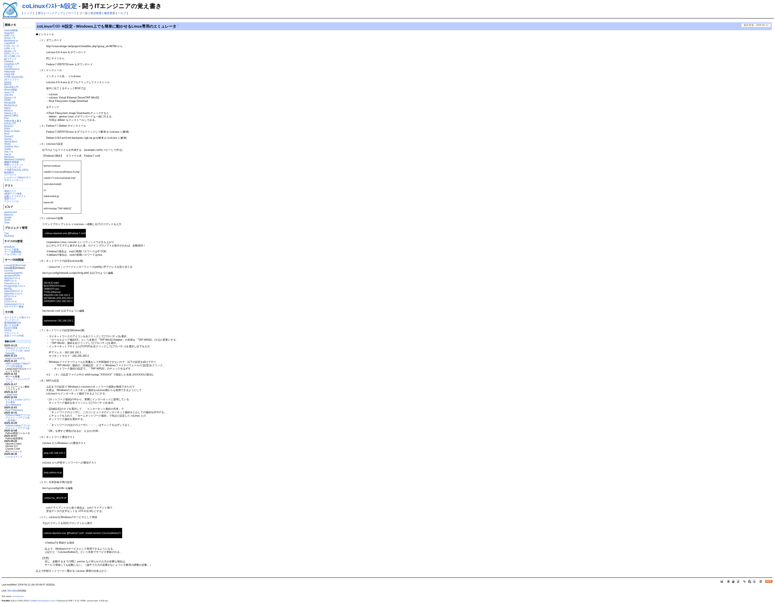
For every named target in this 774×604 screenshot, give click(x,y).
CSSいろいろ (11, 45)
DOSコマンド (11, 53)
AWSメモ (9, 35)
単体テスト (10, 191)
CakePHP (9, 43)
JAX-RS (8, 95)
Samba (8, 299)
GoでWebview (13, 404)
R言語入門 (10, 123)
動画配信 (9, 172)
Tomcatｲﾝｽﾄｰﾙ (11, 283)
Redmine (9, 236)
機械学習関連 (11, 162)
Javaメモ (9, 92)
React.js (8, 126)
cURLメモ (9, 48)
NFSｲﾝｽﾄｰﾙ (10, 296)
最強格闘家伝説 (12, 322)
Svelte (7, 149)
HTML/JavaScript (13, 77)
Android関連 (11, 30)
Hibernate (9, 71)
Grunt (7, 219)
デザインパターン (14, 180)
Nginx (7, 108)
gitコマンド (10, 58)
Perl (6, 118)
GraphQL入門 (11, 64)
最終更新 (109, 13)
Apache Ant (10, 212)
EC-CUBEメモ (12, 56)
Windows (9, 157)
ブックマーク (11, 320)
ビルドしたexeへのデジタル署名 (18, 400)
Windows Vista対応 (14, 159)
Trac (6, 233)
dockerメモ (10, 51)
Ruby (7, 128)
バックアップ (54, 13)
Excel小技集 (11, 328)
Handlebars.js (12, 69)
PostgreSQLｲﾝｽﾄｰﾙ (14, 286)
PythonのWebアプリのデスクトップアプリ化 (17, 426)
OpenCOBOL (11, 115)
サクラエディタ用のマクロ (18, 317)
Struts (7, 144)
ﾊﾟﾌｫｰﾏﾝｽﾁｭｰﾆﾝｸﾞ (13, 254)
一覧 (85, 13)
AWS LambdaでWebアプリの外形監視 (17, 364)
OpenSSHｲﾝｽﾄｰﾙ (13, 291)
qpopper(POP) (12, 275)
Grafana (8, 61)
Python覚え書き (13, 120)
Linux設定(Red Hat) (15, 265)
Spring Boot (10, 141)
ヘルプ (122, 13)
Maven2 (8, 214)
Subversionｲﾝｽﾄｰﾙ (14, 304)
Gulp (6, 222)
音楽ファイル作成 (14, 335)
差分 (41, 13)
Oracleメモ (10, 113)
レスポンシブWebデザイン (18, 177)
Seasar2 (9, 136)
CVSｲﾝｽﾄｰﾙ (10, 301)
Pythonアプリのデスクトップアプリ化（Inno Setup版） (17, 351)
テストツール (11, 201)
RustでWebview (14, 410)
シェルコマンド (12, 167)
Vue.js (7, 154)
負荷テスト (10, 198)
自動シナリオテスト (15, 196)
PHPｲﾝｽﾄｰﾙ (10, 280)
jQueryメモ (10, 97)
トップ (28, 13)
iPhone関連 (10, 89)
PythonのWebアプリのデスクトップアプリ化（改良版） (17, 418)
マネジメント (11, 333)
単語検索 (96, 13)
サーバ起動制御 (12, 251)
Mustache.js (10, 105)
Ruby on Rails (12, 131)
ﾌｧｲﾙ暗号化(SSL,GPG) (16, 170)
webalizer (9, 246)
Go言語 (8, 66)
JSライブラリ (11, 79)
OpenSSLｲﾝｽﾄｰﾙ (13, 293)
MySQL (8, 288)
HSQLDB (9, 74)
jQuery (7, 82)
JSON (7, 100)
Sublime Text (11, 146)
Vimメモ (8, 151)
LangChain (11, 394)
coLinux (8, 270)
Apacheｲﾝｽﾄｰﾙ (12, 278)
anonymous (18, 596)
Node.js (8, 110)
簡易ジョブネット (14, 164)
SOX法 (8, 330)
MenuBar (12, 591)
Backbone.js (11, 40)
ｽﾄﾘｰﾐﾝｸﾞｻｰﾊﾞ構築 (14, 306)
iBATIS (7, 84)
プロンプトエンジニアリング (17, 380)
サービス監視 (11, 249)
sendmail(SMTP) (13, 273)
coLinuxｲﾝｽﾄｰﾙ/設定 (49, 6)
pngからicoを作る (15, 358)
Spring (7, 139)
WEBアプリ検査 (13, 193)
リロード (71, 13)
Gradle (8, 217)
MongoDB (9, 102)
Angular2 (9, 33)
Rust (6, 133)
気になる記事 (11, 325)
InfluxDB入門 (11, 87)
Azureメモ (10, 38)
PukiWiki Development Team (42, 601)
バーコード (10, 175)
